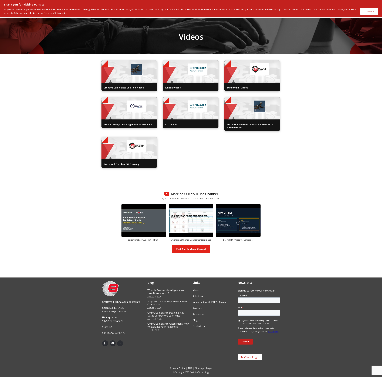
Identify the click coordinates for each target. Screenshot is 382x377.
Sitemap (199, 368)
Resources (198, 314)
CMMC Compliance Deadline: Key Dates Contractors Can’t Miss (165, 314)
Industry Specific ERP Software (209, 302)
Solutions (197, 296)
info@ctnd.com (117, 311)
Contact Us (198, 326)
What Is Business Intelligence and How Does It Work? (166, 292)
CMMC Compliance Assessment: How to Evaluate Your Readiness (168, 325)
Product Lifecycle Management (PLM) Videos (128, 124)
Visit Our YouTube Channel (191, 248)
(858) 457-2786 (115, 308)
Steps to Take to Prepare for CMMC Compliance (167, 303)
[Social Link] (105, 343)
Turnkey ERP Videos (237, 87)
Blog (195, 320)
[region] (191, 8)
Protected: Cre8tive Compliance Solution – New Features (250, 126)
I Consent (369, 11)
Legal (209, 368)
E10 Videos (171, 124)
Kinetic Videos (173, 87)
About (195, 290)
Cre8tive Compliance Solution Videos (124, 87)
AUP (190, 368)
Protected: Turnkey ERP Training (121, 164)
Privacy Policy (177, 368)
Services (197, 308)
